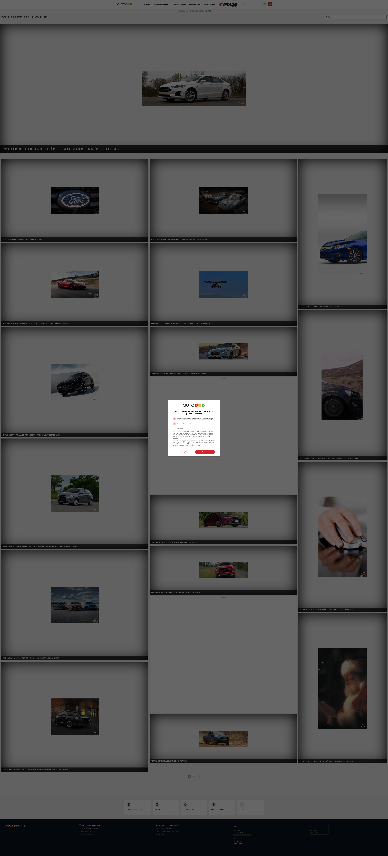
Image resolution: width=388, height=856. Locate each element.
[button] (194, 428)
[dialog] (194, 428)
